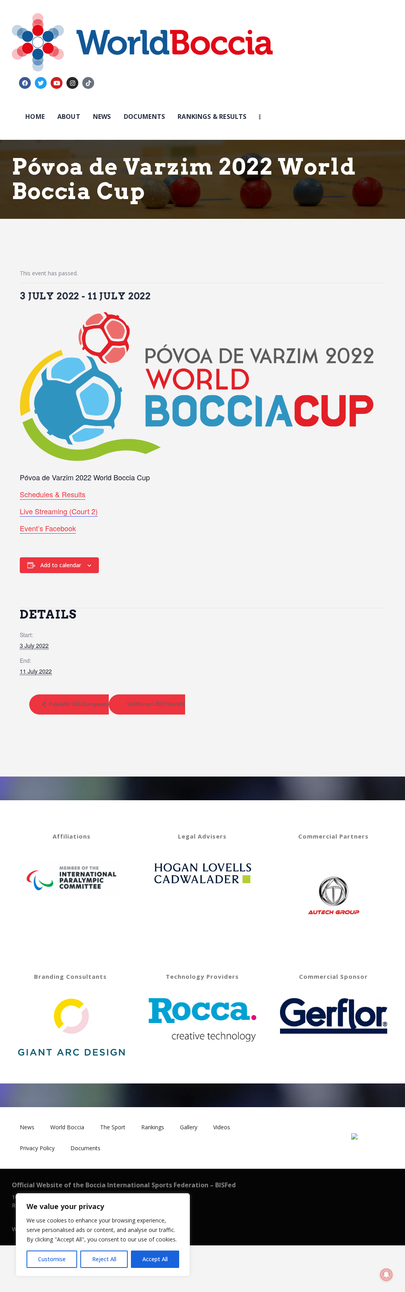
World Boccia (67, 1127)
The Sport (112, 1127)
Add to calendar (60, 565)
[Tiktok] (88, 83)
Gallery (188, 1127)
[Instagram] (72, 83)
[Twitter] (41, 83)
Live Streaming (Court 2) (59, 511)
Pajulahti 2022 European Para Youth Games (100, 703)
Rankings (152, 1127)
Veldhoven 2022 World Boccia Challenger (176, 703)
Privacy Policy (37, 1148)
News (27, 1127)
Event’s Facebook (48, 528)
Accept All (155, 1259)
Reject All (104, 1259)
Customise (52, 1259)
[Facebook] (25, 83)
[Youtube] (56, 83)
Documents (85, 1148)
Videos (221, 1127)
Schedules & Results (52, 494)
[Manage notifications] (386, 1274)
